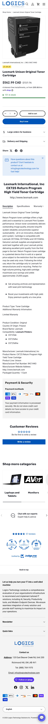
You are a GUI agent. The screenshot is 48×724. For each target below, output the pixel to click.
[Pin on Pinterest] (21, 150)
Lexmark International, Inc (13, 63)
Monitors (33, 492)
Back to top (24, 570)
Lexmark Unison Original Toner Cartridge (27, 12)
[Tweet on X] (11, 150)
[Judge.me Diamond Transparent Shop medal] (12, 544)
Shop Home (7, 12)
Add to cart (32, 114)
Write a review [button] (24, 442)
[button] (38, 4)
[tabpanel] (24, 292)
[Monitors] (33, 479)
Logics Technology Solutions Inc (19, 718)
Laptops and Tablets (12, 494)
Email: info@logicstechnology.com (24, 673)
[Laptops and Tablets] (12, 479)
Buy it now (24, 121)
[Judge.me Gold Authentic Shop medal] (24, 544)
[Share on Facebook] (16, 150)
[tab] (8, 206)
